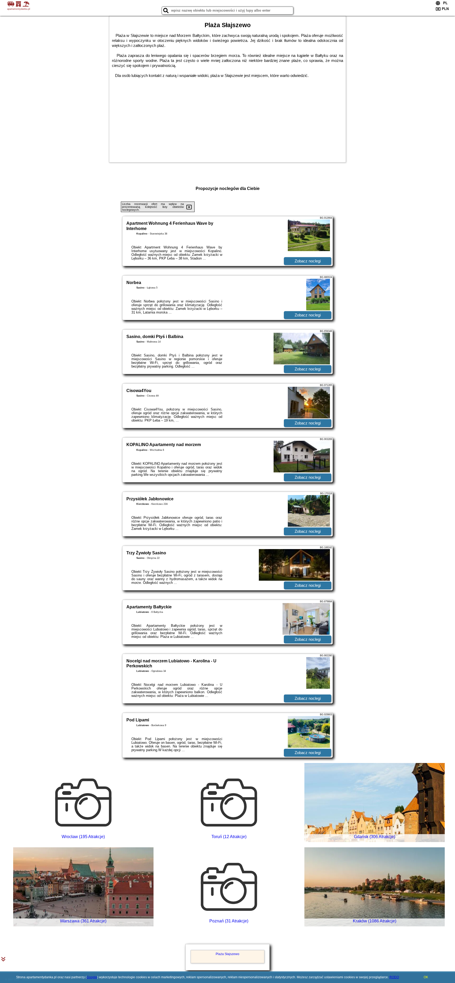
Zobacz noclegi (308, 261)
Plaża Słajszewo (227, 954)
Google (92, 977)
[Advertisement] (227, 117)
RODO (394, 977)
